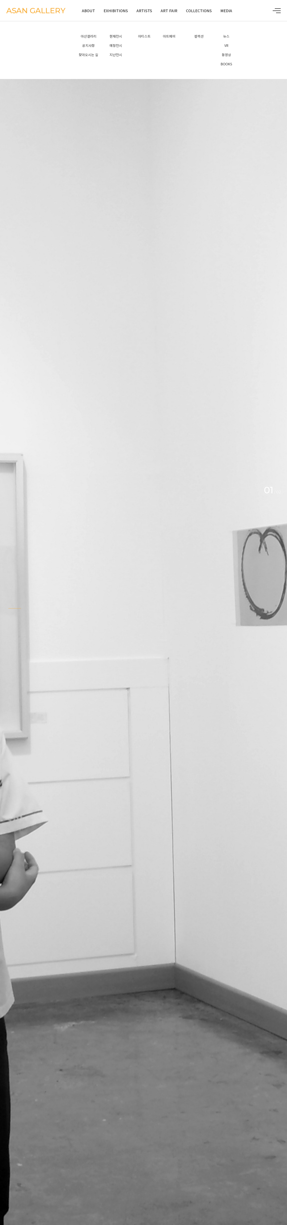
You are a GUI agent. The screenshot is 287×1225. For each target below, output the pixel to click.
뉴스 (226, 36)
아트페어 (169, 36)
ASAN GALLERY (35, 10)
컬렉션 (199, 36)
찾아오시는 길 (88, 54)
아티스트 (144, 36)
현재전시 (115, 36)
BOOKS (226, 63)
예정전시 (115, 45)
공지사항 (88, 45)
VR (226, 45)
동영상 (226, 54)
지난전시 (115, 54)
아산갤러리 (88, 36)
